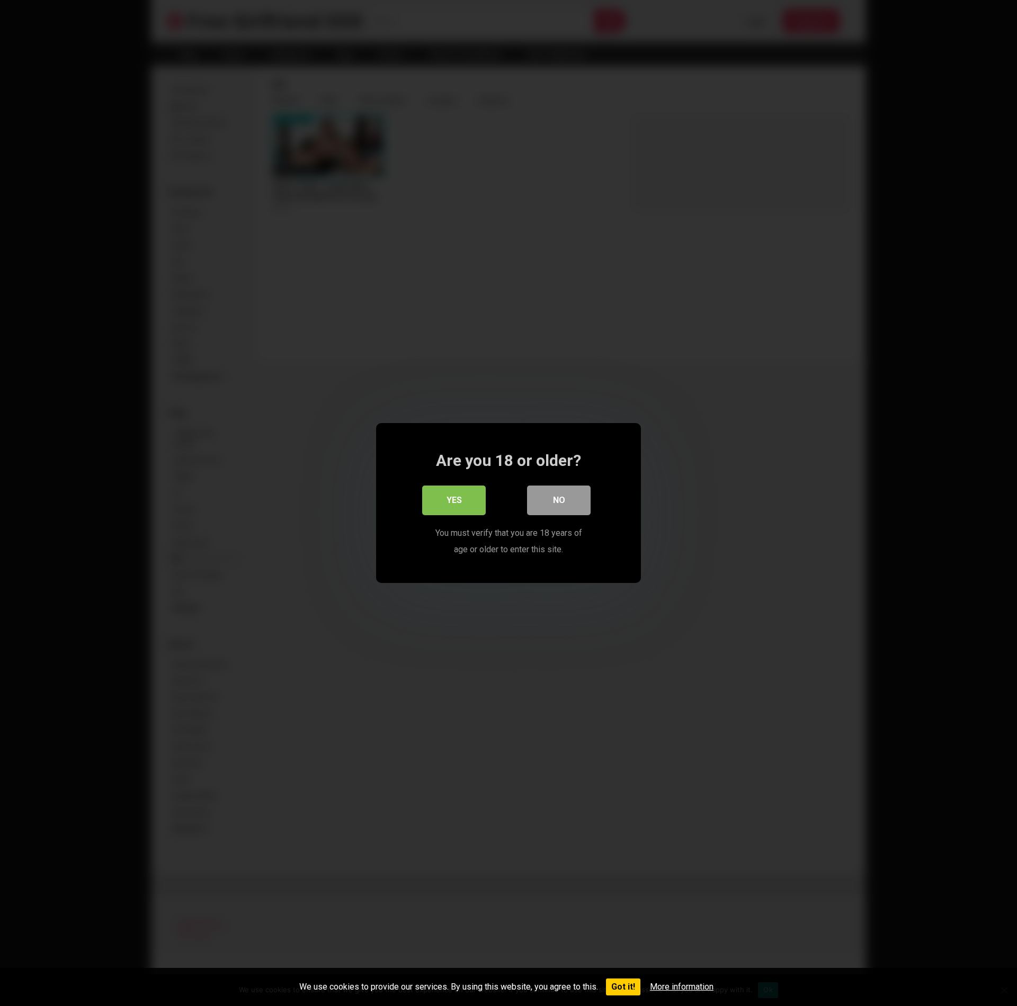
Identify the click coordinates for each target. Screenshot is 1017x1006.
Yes (454, 500)
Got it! (623, 987)
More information (681, 987)
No (559, 500)
